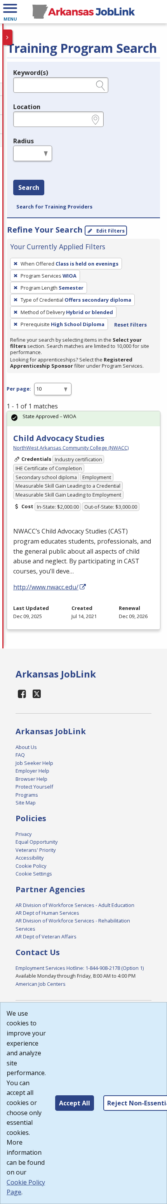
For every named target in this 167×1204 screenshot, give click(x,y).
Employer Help (32, 770)
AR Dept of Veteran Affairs (46, 936)
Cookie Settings (34, 873)
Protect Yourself (34, 786)
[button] (10, 11)
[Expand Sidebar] (7, 37)
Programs (27, 794)
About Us (26, 747)
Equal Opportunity (36, 841)
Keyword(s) (30, 72)
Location (26, 107)
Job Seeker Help (34, 762)
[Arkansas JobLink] (83, 11)
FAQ (20, 754)
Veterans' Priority (36, 849)
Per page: (19, 388)
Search (28, 187)
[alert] (83, 418)
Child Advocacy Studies (58, 438)
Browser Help (31, 778)
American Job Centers (41, 983)
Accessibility (29, 857)
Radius (23, 141)
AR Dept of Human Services (47, 912)
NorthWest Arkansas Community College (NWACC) (71, 447)
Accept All (74, 1103)
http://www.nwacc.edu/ (45, 587)
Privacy (23, 833)
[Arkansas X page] (37, 693)
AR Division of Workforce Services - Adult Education (75, 905)
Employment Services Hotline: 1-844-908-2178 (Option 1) (80, 967)
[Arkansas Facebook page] (22, 693)
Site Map (26, 802)
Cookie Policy (31, 865)
